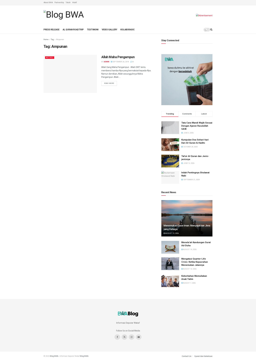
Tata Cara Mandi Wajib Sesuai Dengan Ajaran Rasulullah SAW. (196, 125)
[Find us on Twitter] (124, 337)
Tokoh (68, 2)
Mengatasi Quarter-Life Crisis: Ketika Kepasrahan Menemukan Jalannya (194, 261)
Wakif (74, 2)
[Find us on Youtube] (138, 337)
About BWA (48, 2)
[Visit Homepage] (64, 15)
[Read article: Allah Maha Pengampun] (70, 74)
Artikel (49, 58)
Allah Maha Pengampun (118, 57)
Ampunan (60, 39)
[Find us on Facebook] (117, 337)
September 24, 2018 (120, 62)
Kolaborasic (127, 29)
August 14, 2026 (189, 249)
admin (106, 62)
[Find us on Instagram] (131, 337)
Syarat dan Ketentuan (203, 356)
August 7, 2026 (189, 283)
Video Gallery (109, 29)
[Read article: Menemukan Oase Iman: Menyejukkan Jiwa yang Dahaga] (186, 218)
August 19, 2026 (172, 233)
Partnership (59, 2)
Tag (52, 39)
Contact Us (186, 356)
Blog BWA (54, 356)
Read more (110, 82)
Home (46, 39)
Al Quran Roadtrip (73, 29)
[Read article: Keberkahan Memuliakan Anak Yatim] (170, 280)
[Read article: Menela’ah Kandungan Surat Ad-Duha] (170, 247)
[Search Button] (211, 29)
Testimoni (93, 29)
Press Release (51, 29)
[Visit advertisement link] (204, 15)
